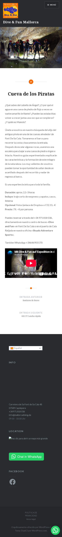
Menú (53, 5)
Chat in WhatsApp (29, 456)
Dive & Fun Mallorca (21, 22)
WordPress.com (39, 530)
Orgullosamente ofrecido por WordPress (30, 527)
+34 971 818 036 (17, 411)
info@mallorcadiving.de (20, 415)
